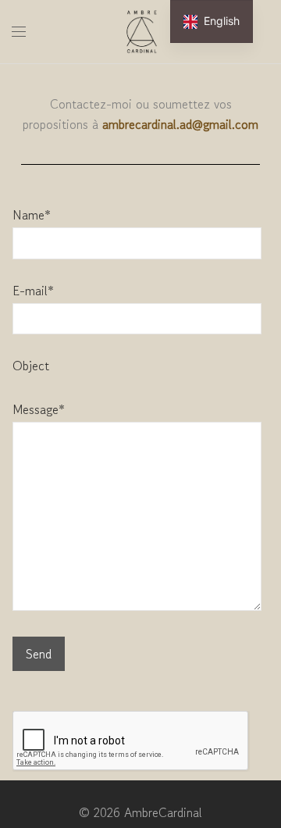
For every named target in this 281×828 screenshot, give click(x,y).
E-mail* (33, 290)
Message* (38, 409)
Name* (31, 214)
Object (30, 365)
